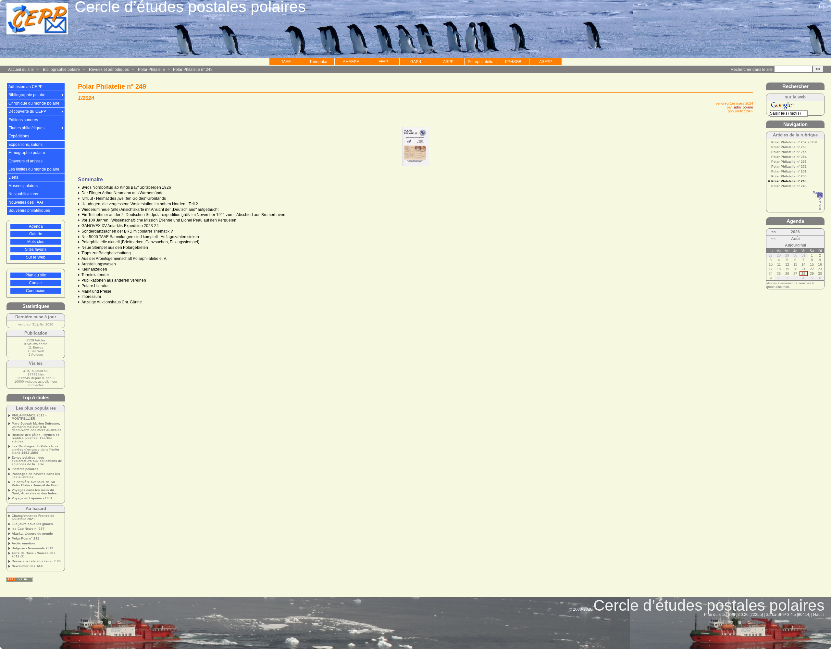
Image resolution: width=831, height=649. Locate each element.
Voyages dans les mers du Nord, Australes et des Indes (34, 492)
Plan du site (35, 275)
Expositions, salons (25, 144)
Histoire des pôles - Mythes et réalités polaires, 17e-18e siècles (35, 438)
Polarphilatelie (480, 61)
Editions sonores (23, 120)
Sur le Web (35, 257)
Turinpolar (318, 61)
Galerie (35, 234)
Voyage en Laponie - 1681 (32, 498)
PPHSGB (513, 61)
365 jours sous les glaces (32, 524)
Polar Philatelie (151, 69)
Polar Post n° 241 (25, 538)
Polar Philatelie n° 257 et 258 (794, 142)
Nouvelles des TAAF (26, 202)
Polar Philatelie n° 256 (789, 147)
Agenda (36, 226)
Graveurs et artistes (25, 161)
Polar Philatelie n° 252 (789, 166)
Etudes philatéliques (26, 128)
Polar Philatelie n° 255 (789, 152)
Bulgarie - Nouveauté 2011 (32, 548)
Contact (36, 283)
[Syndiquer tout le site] (19, 579)
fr (820, 6)
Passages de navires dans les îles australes (36, 475)
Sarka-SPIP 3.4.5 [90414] (788, 614)
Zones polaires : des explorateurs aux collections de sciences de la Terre (37, 461)
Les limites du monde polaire (33, 169)
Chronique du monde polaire (33, 103)
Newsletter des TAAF (28, 566)
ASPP (448, 61)
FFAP (383, 61)
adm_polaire (743, 107)
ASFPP (545, 61)
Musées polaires (23, 186)
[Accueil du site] (37, 19)
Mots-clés (35, 241)
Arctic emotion (23, 543)
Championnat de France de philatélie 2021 (33, 517)
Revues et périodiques (109, 69)
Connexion (35, 290)
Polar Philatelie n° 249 (193, 69)
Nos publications (23, 194)
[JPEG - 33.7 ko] (415, 164)
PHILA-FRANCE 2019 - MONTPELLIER (29, 417)
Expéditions (18, 136)
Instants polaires (25, 469)
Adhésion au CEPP (25, 86)
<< (773, 232)
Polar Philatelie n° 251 (789, 171)
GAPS (415, 61)
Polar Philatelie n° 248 (789, 186)
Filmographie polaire (26, 152)
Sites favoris (35, 249)
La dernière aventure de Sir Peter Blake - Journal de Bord (35, 483)
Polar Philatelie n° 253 (789, 161)
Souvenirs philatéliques (29, 210)
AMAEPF (351, 61)
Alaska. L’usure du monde (32, 533)
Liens (13, 177)
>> (818, 69)
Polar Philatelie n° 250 (789, 176)
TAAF (286, 61)
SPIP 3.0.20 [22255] (745, 614)
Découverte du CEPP (27, 111)
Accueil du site (21, 69)
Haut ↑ (819, 614)
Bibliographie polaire (61, 69)
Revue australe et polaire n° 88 (36, 561)
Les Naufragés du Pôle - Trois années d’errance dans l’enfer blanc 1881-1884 (35, 449)
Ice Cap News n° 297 (28, 528)
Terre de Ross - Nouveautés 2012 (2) (34, 555)
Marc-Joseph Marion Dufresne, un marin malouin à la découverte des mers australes (36, 427)
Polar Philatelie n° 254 (789, 157)
